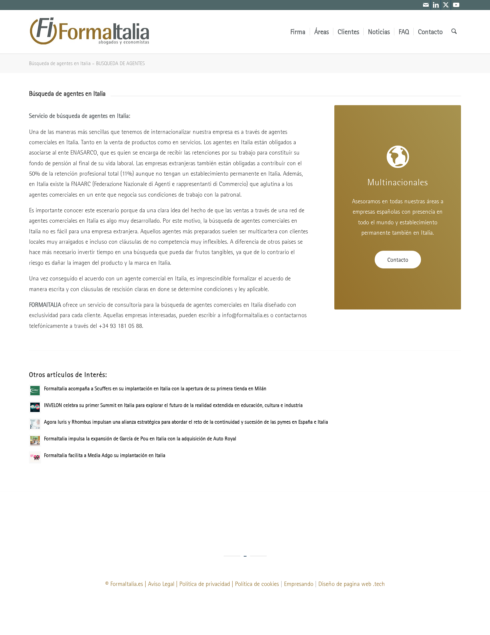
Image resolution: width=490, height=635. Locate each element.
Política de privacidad (204, 583)
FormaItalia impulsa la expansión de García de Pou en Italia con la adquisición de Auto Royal (140, 438)
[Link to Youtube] (456, 5)
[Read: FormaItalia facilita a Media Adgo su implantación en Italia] (35, 457)
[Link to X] (446, 5)
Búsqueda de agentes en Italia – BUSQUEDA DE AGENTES (87, 63)
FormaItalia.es (126, 583)
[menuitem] (298, 31)
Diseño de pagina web (344, 583)
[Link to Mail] (426, 5)
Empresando (298, 583)
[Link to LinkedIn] (436, 5)
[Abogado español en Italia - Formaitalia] (89, 31)
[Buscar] (454, 31)
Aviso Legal (161, 583)
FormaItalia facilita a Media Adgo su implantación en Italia (104, 455)
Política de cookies (257, 583)
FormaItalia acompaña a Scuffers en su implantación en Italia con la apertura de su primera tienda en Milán (155, 388)
